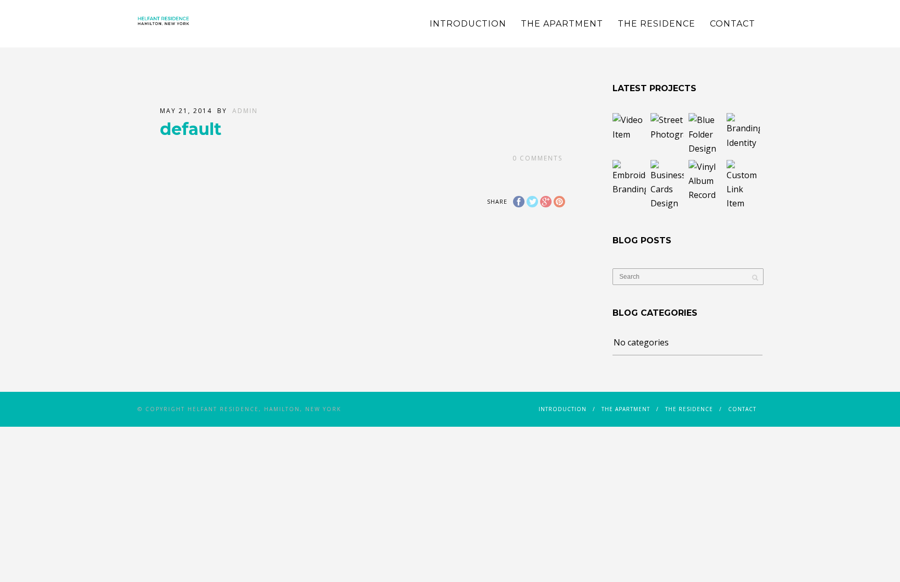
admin (245, 110)
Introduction (468, 24)
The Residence (656, 24)
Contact (732, 24)
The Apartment (562, 24)
